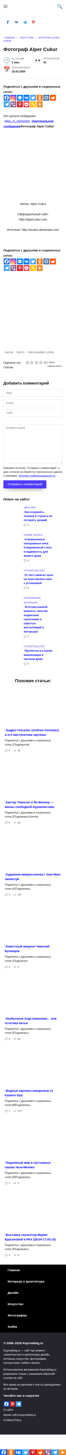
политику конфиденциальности (37, 475)
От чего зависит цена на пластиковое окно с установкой (38, 579)
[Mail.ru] (46, 98)
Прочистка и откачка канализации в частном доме (38, 654)
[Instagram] (13, 98)
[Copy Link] (33, 104)
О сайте (8, 1409)
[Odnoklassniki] (40, 98)
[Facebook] (7, 98)
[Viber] (13, 104)
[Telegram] (7, 104)
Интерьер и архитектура (26, 1281)
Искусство (15, 1304)
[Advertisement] (33, 317)
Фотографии (17, 1315)
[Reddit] (53, 98)
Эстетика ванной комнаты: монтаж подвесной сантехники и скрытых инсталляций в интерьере (35, 619)
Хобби (12, 1326)
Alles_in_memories (17, 121)
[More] (40, 104)
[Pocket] (26, 104)
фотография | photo (41, 352)
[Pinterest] (20, 104)
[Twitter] (33, 98)
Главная (14, 1270)
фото (21, 352)
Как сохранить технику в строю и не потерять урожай (38, 516)
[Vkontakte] (26, 98)
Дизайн (13, 1292)
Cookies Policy (12, 1420)
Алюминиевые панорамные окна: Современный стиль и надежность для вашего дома (38, 547)
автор (9, 352)
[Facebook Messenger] (20, 98)
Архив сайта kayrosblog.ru (19, 1414)
